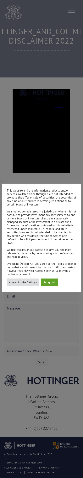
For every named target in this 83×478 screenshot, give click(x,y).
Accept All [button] (50, 282)
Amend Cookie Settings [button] (23, 282)
